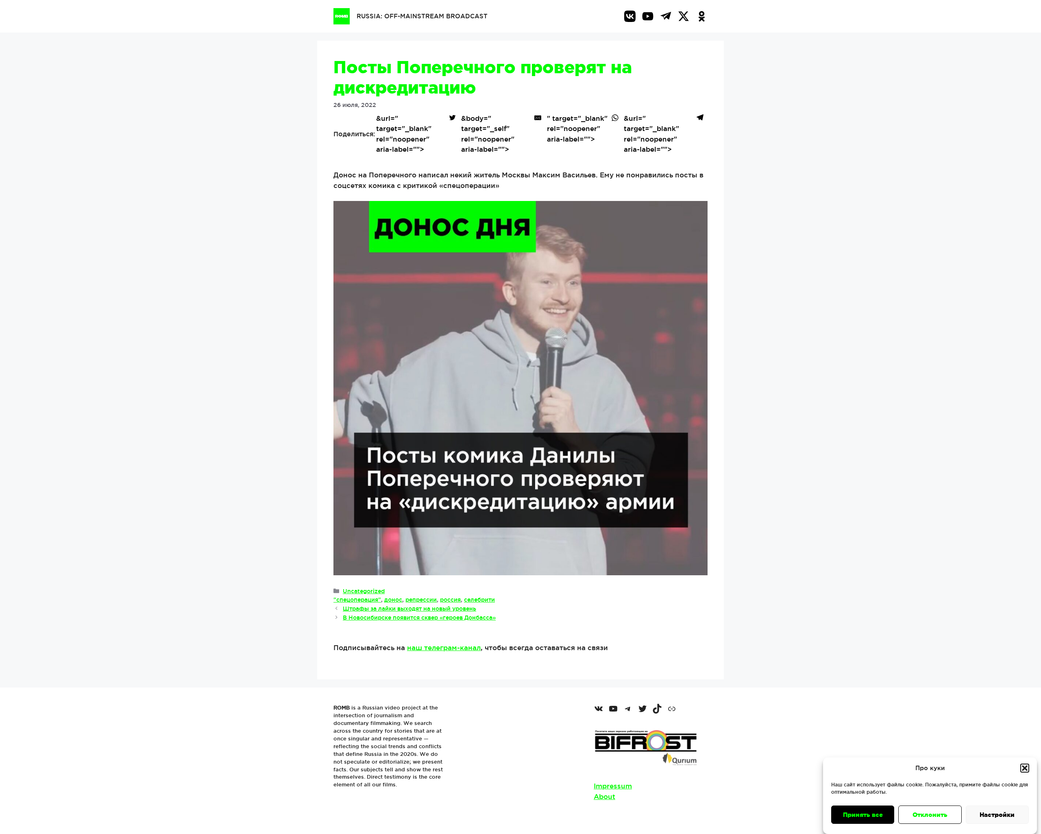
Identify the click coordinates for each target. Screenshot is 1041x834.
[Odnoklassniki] (701, 16)
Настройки (997, 814)
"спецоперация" (357, 599)
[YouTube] (648, 16)
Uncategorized (364, 591)
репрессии (421, 599)
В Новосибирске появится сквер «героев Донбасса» (419, 617)
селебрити (479, 599)
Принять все (863, 814)
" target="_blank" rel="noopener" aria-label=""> (577, 128)
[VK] (630, 16)
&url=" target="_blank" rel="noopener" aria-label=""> (403, 133)
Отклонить (930, 814)
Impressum (613, 786)
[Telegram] (666, 16)
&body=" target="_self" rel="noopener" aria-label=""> (487, 133)
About (604, 796)
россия (450, 599)
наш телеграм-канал (444, 647)
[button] (1025, 768)
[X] (683, 16)
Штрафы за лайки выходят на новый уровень (409, 608)
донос (393, 599)
